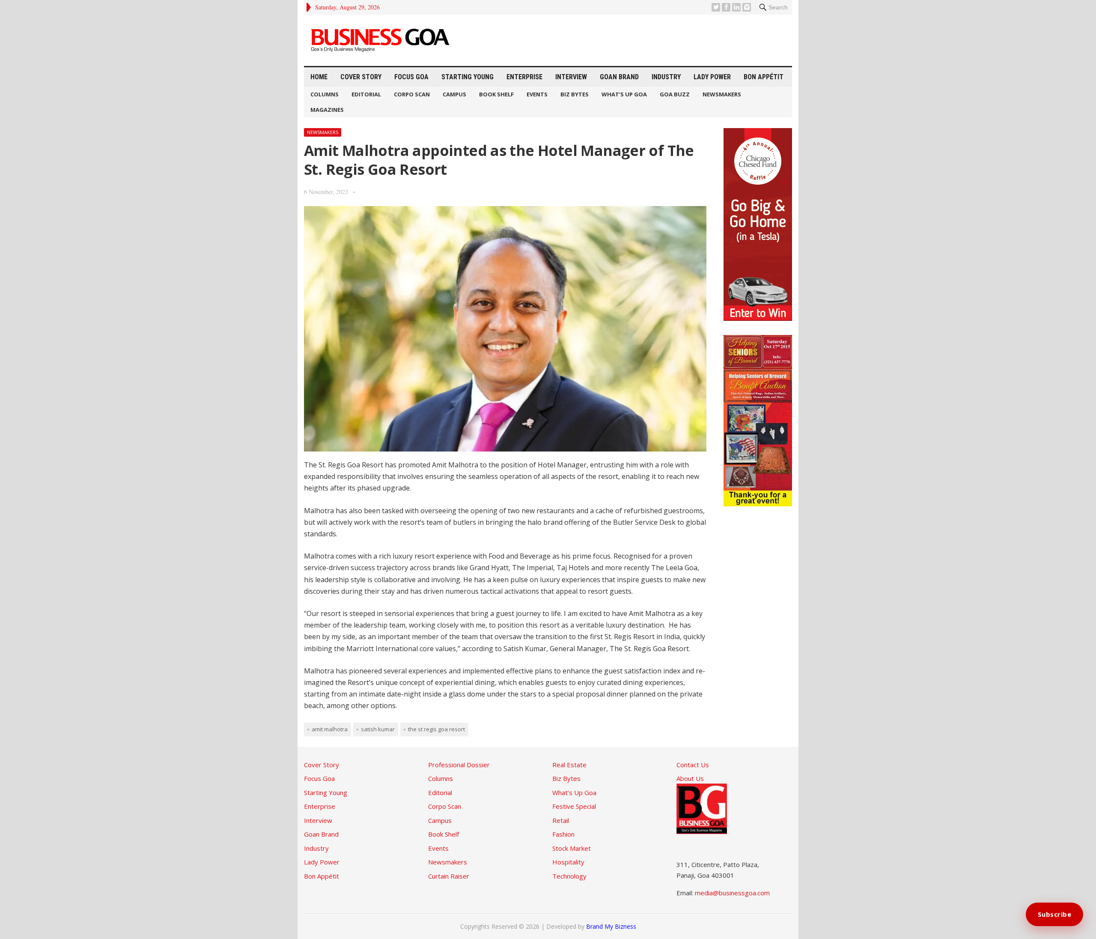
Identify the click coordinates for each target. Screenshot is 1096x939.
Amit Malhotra (330, 729)
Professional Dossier (459, 764)
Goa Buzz (675, 94)
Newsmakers (722, 94)
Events (537, 94)
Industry (666, 77)
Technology (569, 876)
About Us (690, 778)
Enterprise (524, 77)
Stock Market (571, 848)
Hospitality (568, 862)
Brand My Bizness (611, 926)
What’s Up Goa (624, 94)
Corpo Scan (412, 94)
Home (319, 77)
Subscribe (1055, 914)
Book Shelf (496, 94)
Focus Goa (411, 77)
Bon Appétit (763, 77)
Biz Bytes (574, 94)
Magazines (327, 110)
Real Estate (569, 764)
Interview (571, 77)
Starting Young (467, 77)
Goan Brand (619, 77)
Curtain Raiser (448, 876)
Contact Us (692, 764)
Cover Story (360, 77)
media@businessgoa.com (732, 892)
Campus (454, 94)
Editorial (366, 94)
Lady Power (712, 77)
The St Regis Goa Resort (436, 729)
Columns (324, 94)
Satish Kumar (378, 729)
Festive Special (574, 806)
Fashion (563, 834)
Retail (560, 820)
